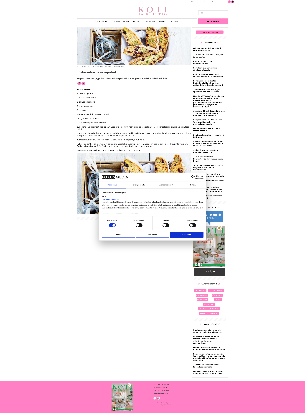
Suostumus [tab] (112, 185)
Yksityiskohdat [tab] (139, 185)
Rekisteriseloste (160, 393)
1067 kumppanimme (110, 199)
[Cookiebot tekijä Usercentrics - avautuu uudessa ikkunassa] (193, 177)
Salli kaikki (186, 235)
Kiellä (118, 235)
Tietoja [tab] (193, 185)
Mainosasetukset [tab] (166, 185)
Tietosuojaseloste (161, 390)
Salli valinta (152, 235)
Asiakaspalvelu (160, 387)
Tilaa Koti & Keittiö (161, 384)
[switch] (139, 225)
